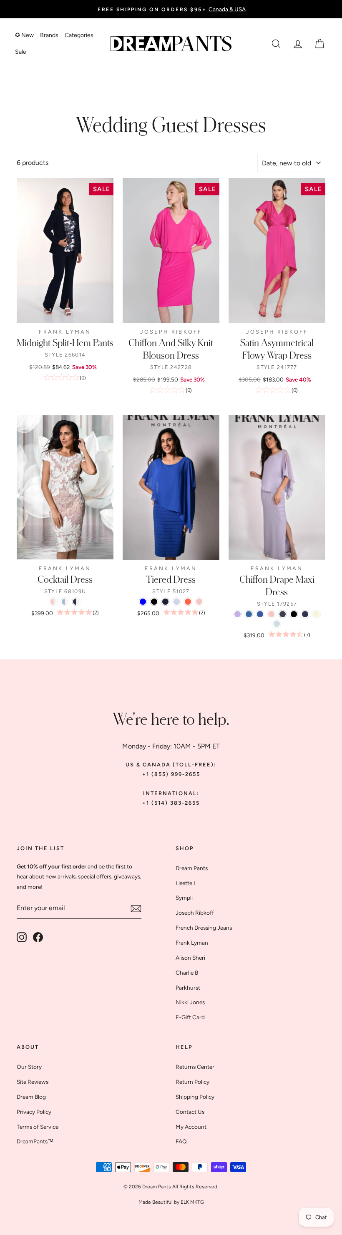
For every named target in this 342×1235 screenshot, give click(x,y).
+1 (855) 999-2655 (171, 774)
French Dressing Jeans (204, 927)
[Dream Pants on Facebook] (38, 937)
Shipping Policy (195, 1096)
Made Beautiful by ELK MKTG (171, 1202)
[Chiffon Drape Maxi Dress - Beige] (316, 614)
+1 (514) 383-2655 (171, 803)
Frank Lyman (192, 942)
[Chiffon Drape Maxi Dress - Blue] (260, 614)
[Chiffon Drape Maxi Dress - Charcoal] (283, 614)
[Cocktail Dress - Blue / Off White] (65, 602)
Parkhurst (188, 987)
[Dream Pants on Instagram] (22, 937)
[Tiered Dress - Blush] (199, 602)
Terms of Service (37, 1126)
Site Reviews (32, 1081)
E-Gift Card (190, 1017)
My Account (191, 1126)
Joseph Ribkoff (195, 912)
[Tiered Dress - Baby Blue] (177, 602)
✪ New (24, 35)
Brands (49, 35)
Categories (79, 35)
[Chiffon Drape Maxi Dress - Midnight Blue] (305, 614)
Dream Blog (31, 1096)
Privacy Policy (34, 1111)
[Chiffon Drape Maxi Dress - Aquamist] (277, 624)
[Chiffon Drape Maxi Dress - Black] (294, 614)
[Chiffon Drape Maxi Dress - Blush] (271, 614)
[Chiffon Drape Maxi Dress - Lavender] (237, 614)
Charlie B (187, 972)
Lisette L (186, 883)
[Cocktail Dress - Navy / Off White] (76, 602)
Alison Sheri (190, 957)
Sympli (184, 897)
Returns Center (195, 1066)
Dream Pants (192, 868)
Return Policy (192, 1081)
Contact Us (190, 1111)
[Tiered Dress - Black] (154, 602)
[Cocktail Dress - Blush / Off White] (54, 602)
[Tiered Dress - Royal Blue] (143, 602)
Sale (20, 51)
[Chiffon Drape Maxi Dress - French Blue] (249, 614)
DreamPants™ (35, 1141)
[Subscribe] (136, 909)
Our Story (29, 1066)
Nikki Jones (190, 1002)
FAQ (181, 1141)
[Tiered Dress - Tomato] (188, 602)
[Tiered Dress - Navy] (165, 602)
